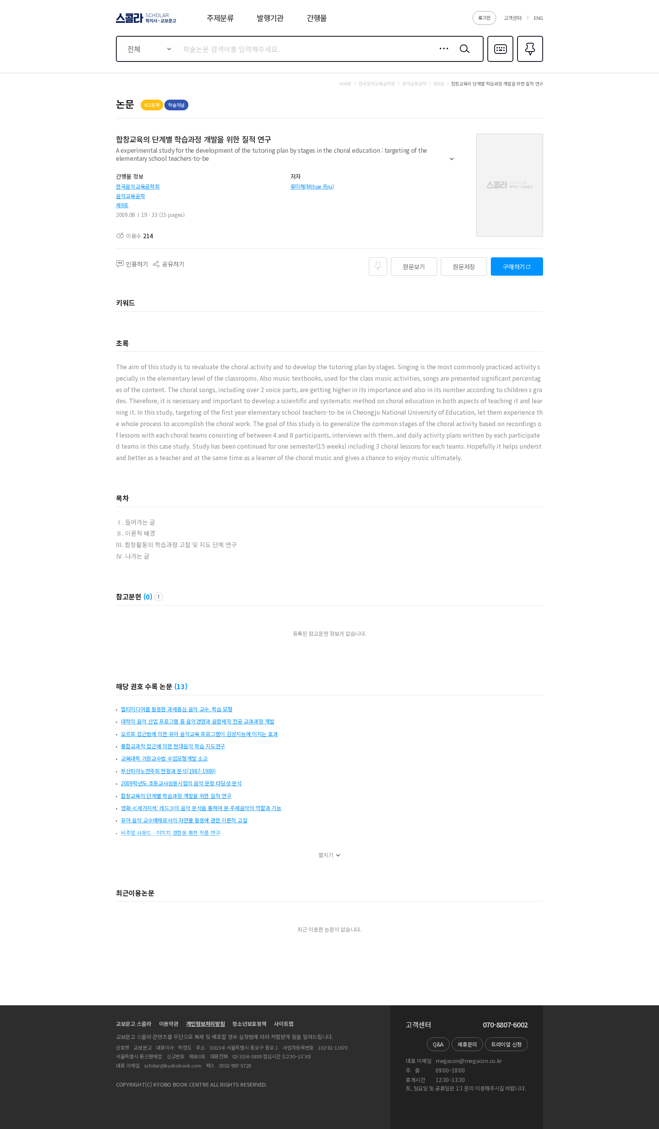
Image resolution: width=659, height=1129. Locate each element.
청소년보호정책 (249, 1023)
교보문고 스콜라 (133, 1023)
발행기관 (270, 17)
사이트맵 (283, 1023)
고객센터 (513, 17)
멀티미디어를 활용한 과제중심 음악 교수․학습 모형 (176, 709)
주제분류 (220, 17)
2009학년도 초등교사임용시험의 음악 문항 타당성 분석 (181, 783)
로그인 (484, 17)
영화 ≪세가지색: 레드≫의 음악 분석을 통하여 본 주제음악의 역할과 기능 (201, 808)
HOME (345, 83)
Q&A (438, 1044)
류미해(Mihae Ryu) (312, 186)
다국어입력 (500, 61)
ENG (538, 17)
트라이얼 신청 (506, 1044)
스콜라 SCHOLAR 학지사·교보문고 (145, 22)
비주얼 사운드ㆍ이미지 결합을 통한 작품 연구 (170, 833)
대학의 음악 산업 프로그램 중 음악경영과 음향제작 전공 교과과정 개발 (197, 721)
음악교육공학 (130, 196)
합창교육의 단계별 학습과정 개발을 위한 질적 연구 (176, 796)
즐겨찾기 (529, 61)
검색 (463, 54)
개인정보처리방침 (205, 1023)
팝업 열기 (158, 597)
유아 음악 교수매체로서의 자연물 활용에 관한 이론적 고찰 (184, 820)
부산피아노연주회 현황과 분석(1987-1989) (168, 771)
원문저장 (464, 266)
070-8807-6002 (505, 1025)
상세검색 (442, 54)
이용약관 (168, 1023)
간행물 (317, 17)
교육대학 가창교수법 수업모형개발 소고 (164, 758)
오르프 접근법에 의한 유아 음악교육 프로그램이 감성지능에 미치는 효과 (199, 734)
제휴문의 (467, 1044)
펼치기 (451, 162)
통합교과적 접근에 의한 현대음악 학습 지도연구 (173, 746)
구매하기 (514, 266)
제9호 (122, 205)
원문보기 (414, 266)
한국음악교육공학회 (137, 186)
